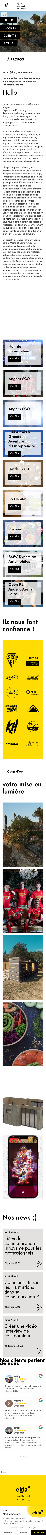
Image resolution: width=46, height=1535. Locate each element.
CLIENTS (10, 35)
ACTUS (8, 43)
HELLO (8, 20)
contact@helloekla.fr (23, 1469)
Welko (19, 1499)
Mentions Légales (29, 1499)
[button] (40, 5)
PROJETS (10, 28)
